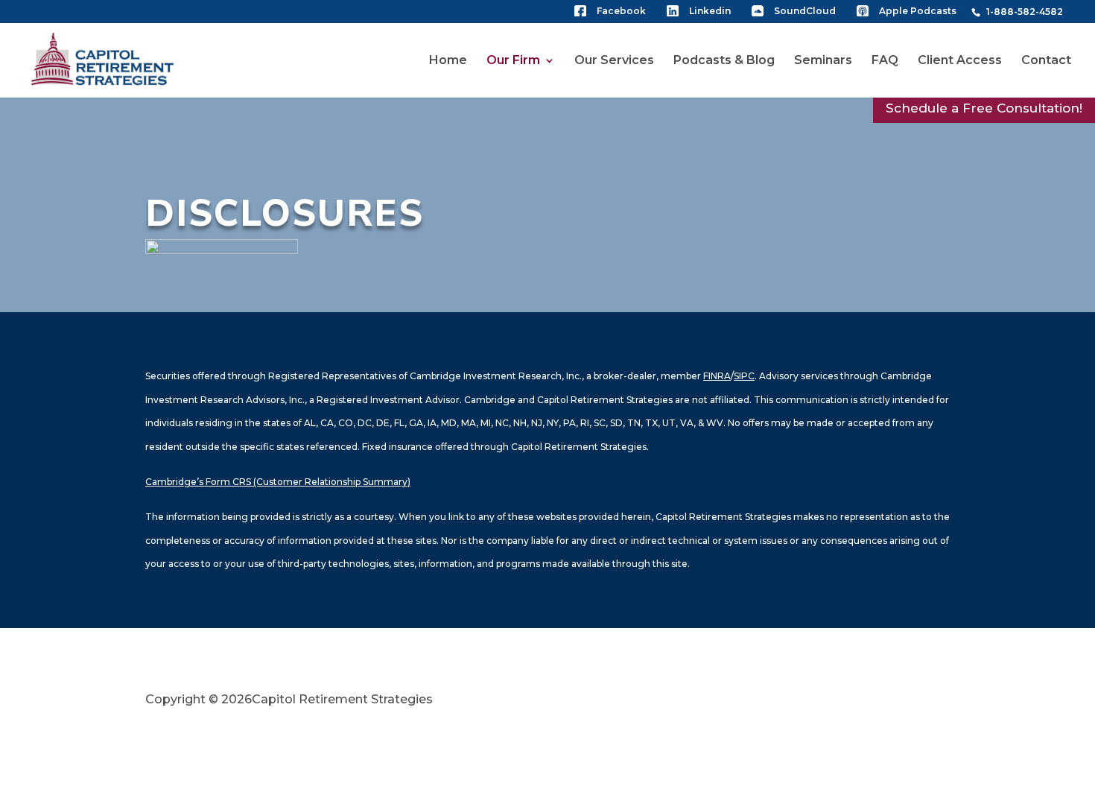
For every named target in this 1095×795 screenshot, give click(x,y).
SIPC (744, 375)
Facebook (621, 11)
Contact (1046, 61)
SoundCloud (805, 11)
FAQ (885, 61)
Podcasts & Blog (724, 61)
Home (448, 61)
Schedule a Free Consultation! (984, 108)
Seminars (823, 61)
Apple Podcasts (917, 11)
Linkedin (710, 11)
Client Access (960, 61)
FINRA (717, 375)
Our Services (614, 61)
